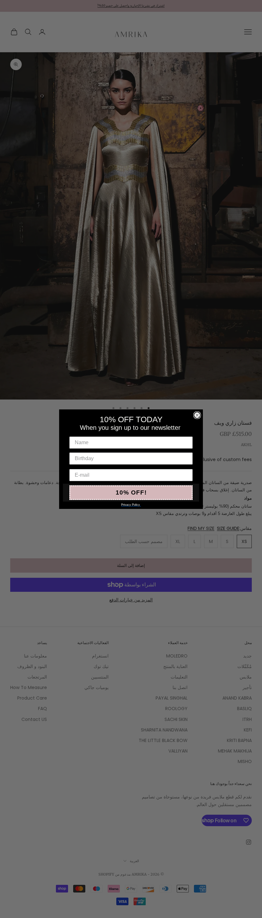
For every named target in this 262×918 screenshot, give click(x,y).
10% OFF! (131, 492)
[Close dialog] (197, 415)
